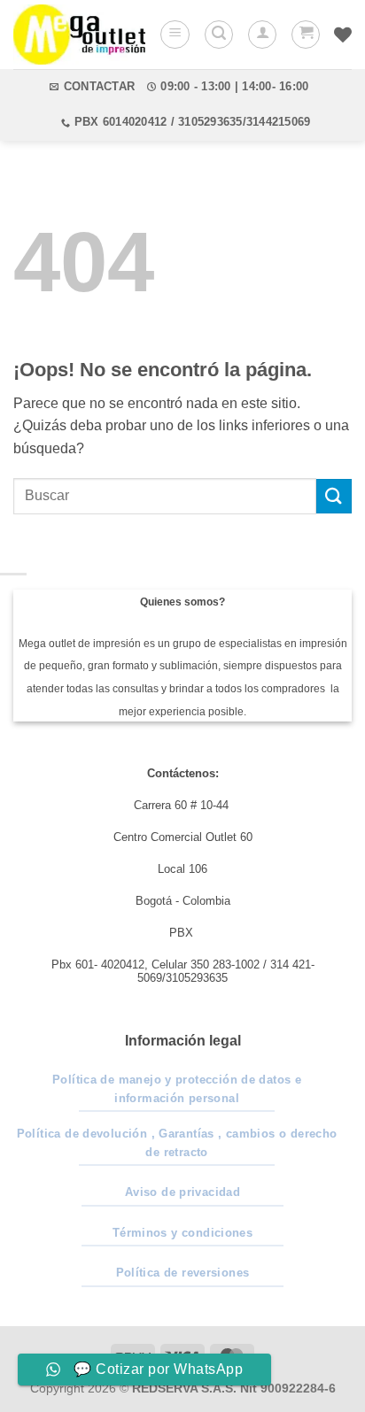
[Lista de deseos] (343, 34)
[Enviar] (334, 496)
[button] (175, 34)
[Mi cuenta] (262, 34)
